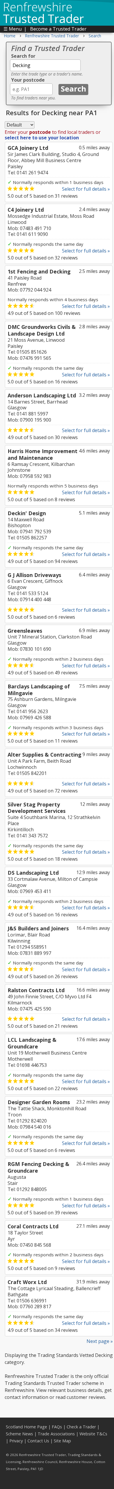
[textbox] (45, 65)
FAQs (57, 1427)
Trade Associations (56, 1434)
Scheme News (19, 1434)
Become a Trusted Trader (58, 29)
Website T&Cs (93, 1434)
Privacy (16, 1441)
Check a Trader (81, 1427)
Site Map (62, 1441)
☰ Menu (13, 29)
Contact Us (38, 1441)
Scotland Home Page (26, 1427)
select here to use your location (42, 137)
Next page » (100, 1341)
